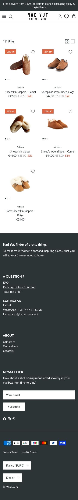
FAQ (6, 282)
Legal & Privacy (29, 451)
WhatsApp (9, 309)
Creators (8, 350)
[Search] (12, 16)
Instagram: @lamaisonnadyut (20, 314)
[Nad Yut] (37, 16)
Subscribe (14, 406)
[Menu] (4, 16)
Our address (10, 346)
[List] (72, 41)
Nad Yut (15, 487)
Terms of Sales (10, 451)
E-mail (7, 305)
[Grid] (67, 41)
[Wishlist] (67, 16)
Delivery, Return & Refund (19, 287)
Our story (9, 341)
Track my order (12, 291)
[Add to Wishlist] (32, 52)
